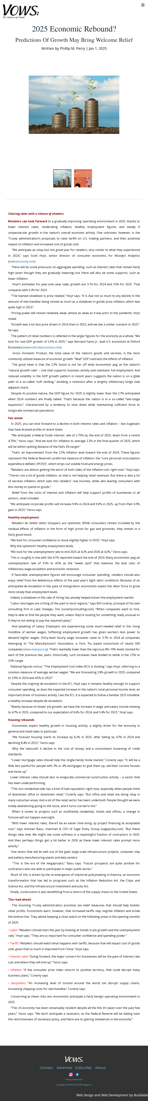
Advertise (64, 1067)
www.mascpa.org (35, 649)
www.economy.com (21, 261)
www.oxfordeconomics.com (42, 347)
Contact (46, 1067)
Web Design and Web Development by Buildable (112, 1095)
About (100, 1067)
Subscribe (83, 1067)
